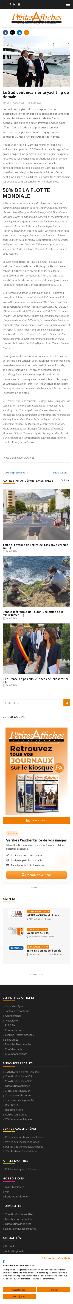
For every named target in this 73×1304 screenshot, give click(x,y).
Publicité (10, 1025)
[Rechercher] (66, 702)
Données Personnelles (18, 1044)
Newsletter (12, 1020)
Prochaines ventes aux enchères (24, 1137)
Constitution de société (19, 1214)
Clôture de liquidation (17, 1090)
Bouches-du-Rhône (16, 1196)
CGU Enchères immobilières (21, 1151)
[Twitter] (5, 5)
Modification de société (19, 1219)
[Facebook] (10, 5)
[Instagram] (19, 5)
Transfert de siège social (19, 1100)
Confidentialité (14, 1049)
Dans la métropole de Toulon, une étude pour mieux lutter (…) (33, 613)
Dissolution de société (18, 1223)
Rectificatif (11, 1104)
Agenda (9, 898)
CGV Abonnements (16, 1053)
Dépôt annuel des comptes (20, 1228)
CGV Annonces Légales (18, 1119)
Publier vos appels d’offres (20, 1169)
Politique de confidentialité (55, 1258)
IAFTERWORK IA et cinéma (43, 915)
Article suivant (60, 472)
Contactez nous (14, 1030)
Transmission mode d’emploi (44, 950)
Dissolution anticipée (17, 1085)
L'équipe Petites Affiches (19, 1034)
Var (7, 1191)
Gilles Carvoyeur (15, 103)
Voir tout (66, 480)
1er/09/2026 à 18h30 (39, 911)
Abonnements (13, 1015)
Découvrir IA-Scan (38, 875)
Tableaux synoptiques (17, 1010)
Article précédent (15, 472)
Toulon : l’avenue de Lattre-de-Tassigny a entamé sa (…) (35, 546)
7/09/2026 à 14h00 (38, 929)
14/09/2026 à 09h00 (39, 947)
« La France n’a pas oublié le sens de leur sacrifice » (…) (36, 680)
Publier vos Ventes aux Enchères (24, 1146)
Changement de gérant (18, 1095)
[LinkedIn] (14, 5)
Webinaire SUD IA (38, 932)
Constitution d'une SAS (18, 1076)
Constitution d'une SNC (18, 1081)
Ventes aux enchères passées (22, 1141)
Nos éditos (11, 1246)
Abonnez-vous (38, 820)
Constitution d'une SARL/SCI (22, 1071)
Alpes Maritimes (14, 1186)
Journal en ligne (14, 1006)
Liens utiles (11, 1039)
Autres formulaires (16, 1114)
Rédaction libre (14, 1109)
